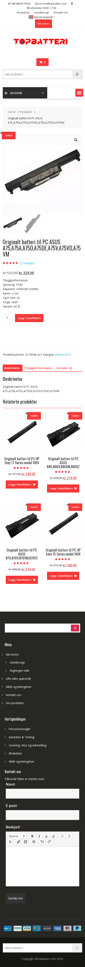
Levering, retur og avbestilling (27, 745)
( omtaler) (27, 263)
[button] (79, 93)
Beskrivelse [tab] (12, 368)
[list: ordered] (62, 836)
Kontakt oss (61, 12)
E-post (13, 805)
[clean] (53, 836)
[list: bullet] (69, 836)
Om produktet (15, 703)
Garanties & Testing (21, 737)
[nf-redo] (49, 842)
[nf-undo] (42, 842)
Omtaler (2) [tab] (64, 368)
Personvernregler (20, 729)
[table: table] (34, 842)
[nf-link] (18, 842)
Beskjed (14, 827)
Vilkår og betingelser (18, 687)
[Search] (77, 74)
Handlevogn (41, 12)
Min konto (43, 23)
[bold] (32, 836)
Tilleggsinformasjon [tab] (38, 368)
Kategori (16, 93)
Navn (10, 784)
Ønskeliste (23, 12)
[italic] (39, 836)
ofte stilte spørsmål (18, 679)
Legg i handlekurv (29, 318)
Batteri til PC (63, 354)
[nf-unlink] (25, 842)
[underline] (46, 836)
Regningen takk (19, 670)
